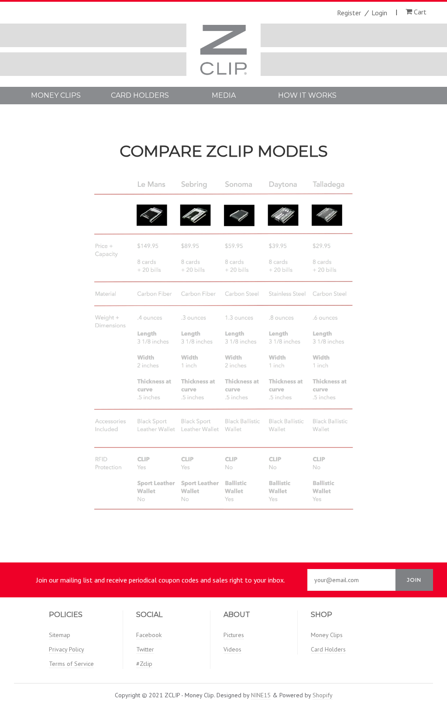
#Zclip (144, 664)
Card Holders (140, 95)
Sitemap (59, 635)
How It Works (307, 95)
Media (224, 95)
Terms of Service (71, 664)
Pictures (234, 635)
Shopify (323, 695)
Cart (419, 11)
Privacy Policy (66, 649)
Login (379, 12)
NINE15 (261, 695)
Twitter (145, 649)
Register (349, 12)
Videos (232, 649)
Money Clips (56, 95)
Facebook (149, 635)
